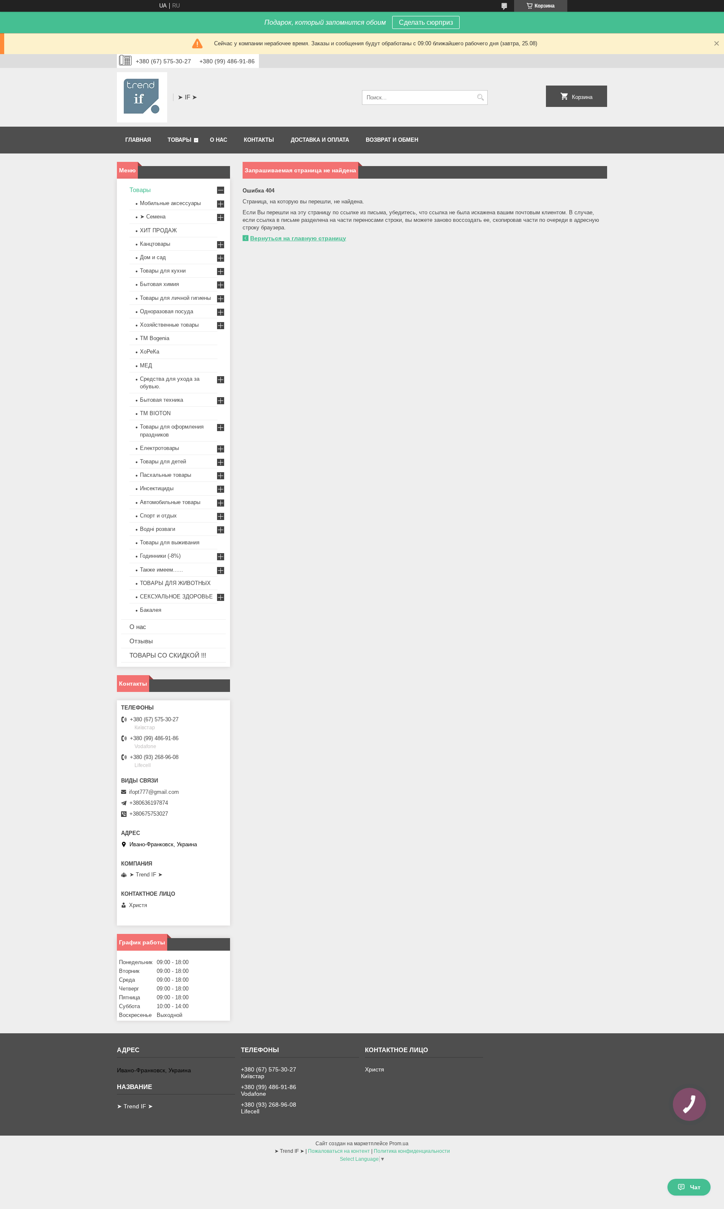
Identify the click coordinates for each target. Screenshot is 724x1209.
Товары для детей (163, 461)
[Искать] (480, 97)
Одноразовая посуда (166, 311)
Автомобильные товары (170, 502)
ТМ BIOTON (155, 413)
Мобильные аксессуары (170, 203)
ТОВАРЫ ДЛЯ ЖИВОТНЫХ (175, 583)
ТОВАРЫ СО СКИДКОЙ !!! (167, 655)
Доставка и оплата (320, 140)
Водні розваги (157, 529)
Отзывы (141, 641)
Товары (179, 140)
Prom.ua (399, 1144)
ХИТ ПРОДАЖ (158, 230)
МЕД (146, 365)
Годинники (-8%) (160, 556)
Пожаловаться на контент (339, 1151)
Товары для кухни (163, 271)
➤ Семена (152, 216)
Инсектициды (156, 488)
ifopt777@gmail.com (154, 792)
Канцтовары (155, 244)
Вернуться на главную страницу (298, 238)
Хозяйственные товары (169, 325)
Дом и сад (153, 257)
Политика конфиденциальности (412, 1151)
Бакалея (150, 610)
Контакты (259, 140)
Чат (695, 1187)
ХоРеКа (149, 351)
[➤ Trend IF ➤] (142, 97)
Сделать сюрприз (426, 22)
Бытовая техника (161, 400)
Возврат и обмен (392, 140)
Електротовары (159, 448)
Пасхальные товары (165, 475)
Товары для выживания (169, 542)
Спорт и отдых (158, 515)
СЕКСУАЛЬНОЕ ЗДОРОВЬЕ (176, 596)
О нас (218, 140)
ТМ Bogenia (154, 338)
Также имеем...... (161, 570)
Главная (138, 140)
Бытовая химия (159, 284)
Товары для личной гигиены (175, 298)
